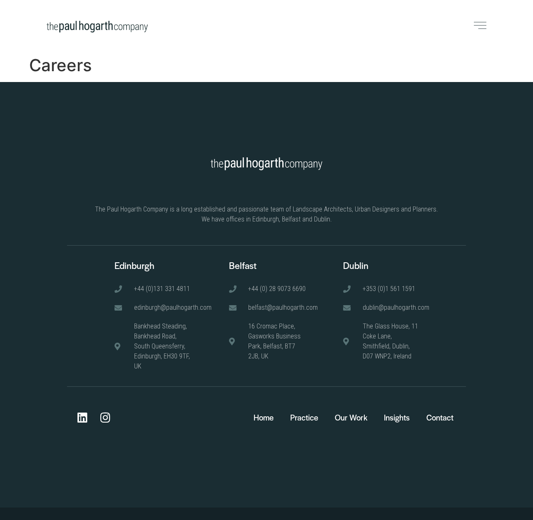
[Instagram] (105, 417)
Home (264, 417)
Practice (304, 417)
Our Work (351, 417)
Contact (439, 417)
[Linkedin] (82, 417)
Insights (397, 417)
